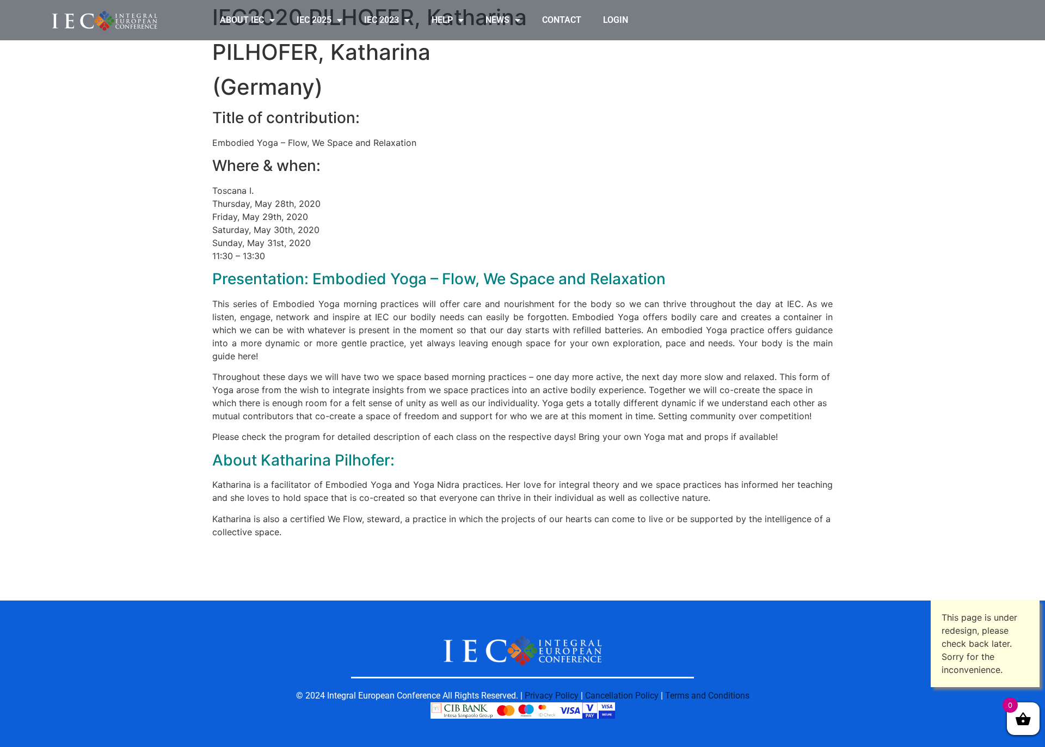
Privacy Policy (552, 695)
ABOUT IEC (242, 20)
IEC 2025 (314, 20)
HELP (442, 20)
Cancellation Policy (622, 695)
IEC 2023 (381, 20)
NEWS (497, 20)
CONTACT (561, 20)
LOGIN (615, 20)
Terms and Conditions (707, 695)
